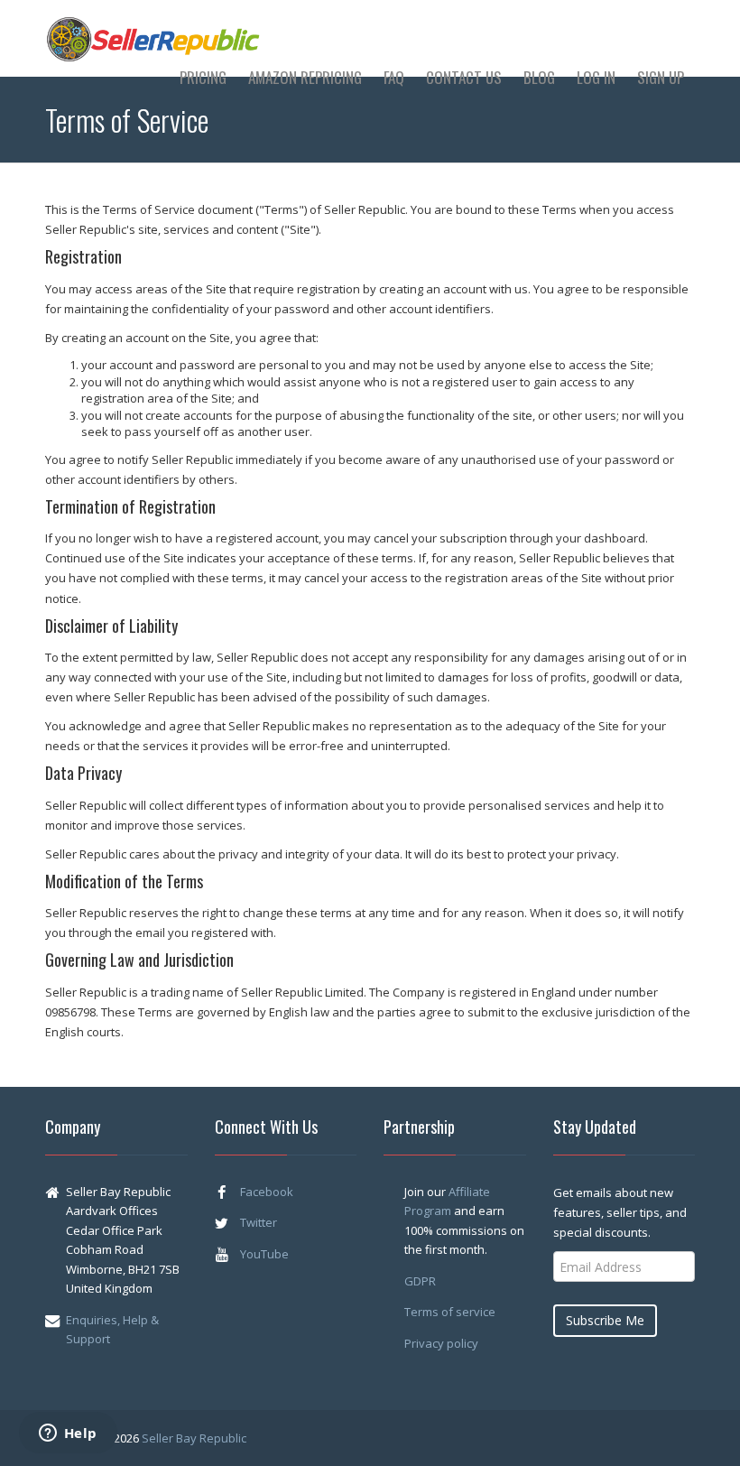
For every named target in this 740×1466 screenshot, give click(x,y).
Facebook (266, 1191)
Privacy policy (441, 1343)
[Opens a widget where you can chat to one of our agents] (67, 1434)
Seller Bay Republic (194, 1438)
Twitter (258, 1222)
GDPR (420, 1281)
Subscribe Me (605, 1320)
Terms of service (449, 1312)
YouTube (264, 1254)
